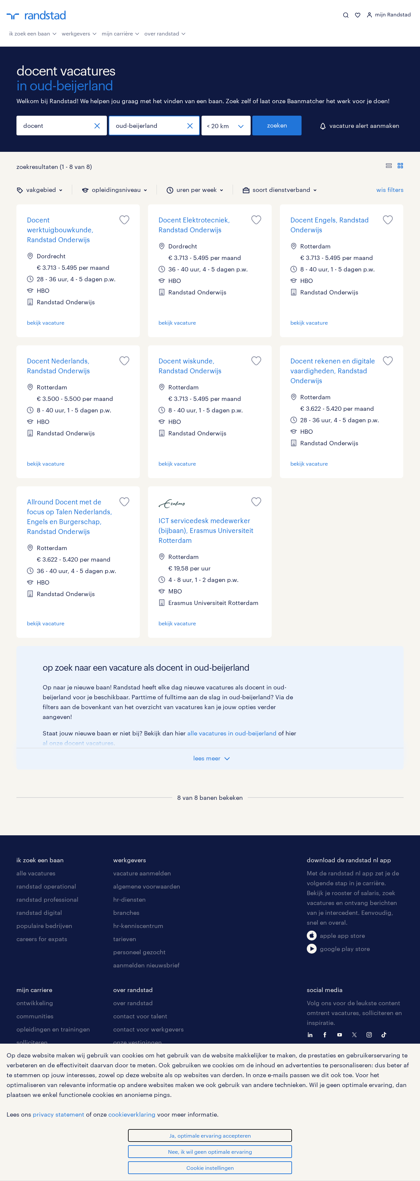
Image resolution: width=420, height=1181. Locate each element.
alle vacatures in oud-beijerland (232, 733)
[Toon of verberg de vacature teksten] (395, 167)
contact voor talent (140, 1016)
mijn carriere (34, 989)
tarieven (124, 938)
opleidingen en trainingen (53, 1029)
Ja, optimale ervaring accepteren (210, 1135)
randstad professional (47, 899)
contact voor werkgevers (148, 1029)
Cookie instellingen (210, 1168)
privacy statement (58, 1114)
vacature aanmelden (142, 873)
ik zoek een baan (29, 33)
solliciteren (32, 1042)
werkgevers (76, 33)
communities (34, 1016)
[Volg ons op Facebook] (326, 1034)
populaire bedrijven (44, 925)
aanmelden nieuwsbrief (146, 965)
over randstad (161, 33)
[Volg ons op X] (356, 1034)
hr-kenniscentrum (138, 925)
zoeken (277, 125)
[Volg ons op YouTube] (341, 1034)
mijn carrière (117, 33)
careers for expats (41, 938)
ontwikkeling (34, 1003)
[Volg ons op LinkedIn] (312, 1034)
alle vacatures (35, 873)
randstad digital (39, 912)
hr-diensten (129, 899)
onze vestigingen (137, 1042)
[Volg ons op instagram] (371, 1034)
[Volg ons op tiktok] (385, 1034)
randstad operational (46, 886)
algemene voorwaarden (146, 886)
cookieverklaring (132, 1114)
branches (126, 912)
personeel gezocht (139, 952)
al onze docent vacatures (78, 743)
